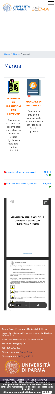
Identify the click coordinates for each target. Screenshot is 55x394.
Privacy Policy (8, 380)
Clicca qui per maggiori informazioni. (22, 392)
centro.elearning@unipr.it (13, 344)
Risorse (16, 54)
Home (7, 54)
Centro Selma (26, 352)
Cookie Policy (23, 380)
